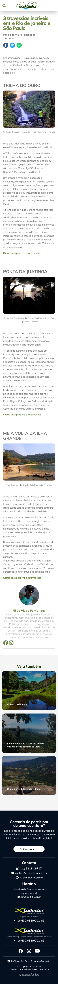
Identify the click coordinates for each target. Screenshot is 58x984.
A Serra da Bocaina (17, 704)
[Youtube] (37, 951)
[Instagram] (11, 642)
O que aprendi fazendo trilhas (23, 788)
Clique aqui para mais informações (22, 253)
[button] (4, 5)
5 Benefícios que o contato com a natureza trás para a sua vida (25, 745)
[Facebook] (5, 642)
